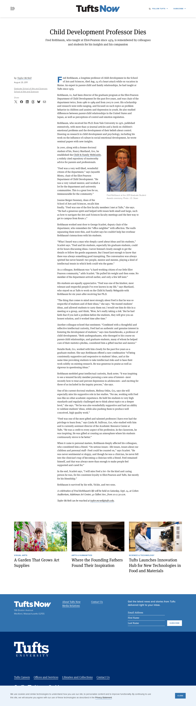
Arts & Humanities (82, 555)
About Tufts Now (71, 602)
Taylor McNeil (24, 78)
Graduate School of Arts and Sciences (30, 88)
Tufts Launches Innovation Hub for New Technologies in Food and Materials (155, 565)
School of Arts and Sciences (26, 91)
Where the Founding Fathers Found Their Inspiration (97, 562)
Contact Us (97, 602)
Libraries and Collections (77, 677)
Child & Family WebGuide (87, 154)
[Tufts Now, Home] (98, 9)
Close (180, 696)
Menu (13, 8)
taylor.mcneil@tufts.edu (102, 500)
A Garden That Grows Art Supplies (36, 562)
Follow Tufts (158, 8)
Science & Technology (141, 555)
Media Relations (71, 605)
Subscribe (178, 8)
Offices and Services (46, 677)
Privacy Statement (103, 697)
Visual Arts (20, 555)
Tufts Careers (22, 677)
